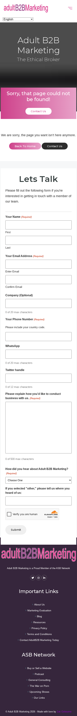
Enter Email (12, 271)
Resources (39, 622)
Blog (39, 616)
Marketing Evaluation (39, 610)
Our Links (39, 697)
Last (7, 247)
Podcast (39, 674)
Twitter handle (14, 370)
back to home (25, 146)
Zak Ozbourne (64, 711)
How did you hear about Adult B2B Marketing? (36, 471)
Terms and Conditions (39, 634)
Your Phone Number (24, 319)
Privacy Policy (39, 628)
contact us (54, 146)
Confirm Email (13, 286)
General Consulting (39, 680)
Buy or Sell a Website (39, 668)
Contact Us (38, 111)
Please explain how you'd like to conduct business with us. (33, 396)
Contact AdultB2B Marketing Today (39, 640)
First (8, 232)
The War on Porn (39, 685)
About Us (39, 604)
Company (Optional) (19, 295)
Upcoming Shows (39, 691)
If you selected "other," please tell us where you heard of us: (37, 490)
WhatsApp (12, 346)
